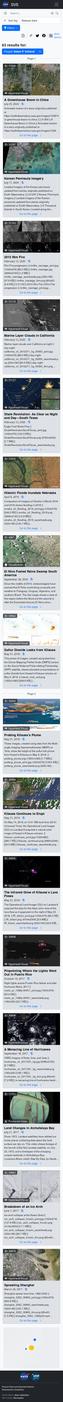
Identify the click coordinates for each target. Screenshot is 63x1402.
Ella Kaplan (18, 1398)
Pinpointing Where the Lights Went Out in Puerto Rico (30, 972)
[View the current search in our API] (23, 35)
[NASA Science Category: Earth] (22, 104)
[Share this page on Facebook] (44, 35)
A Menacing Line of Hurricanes (27, 1049)
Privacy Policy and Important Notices (18, 1387)
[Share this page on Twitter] (37, 35)
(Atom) (57, 37)
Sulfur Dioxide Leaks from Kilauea (29, 650)
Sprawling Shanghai (19, 1285)
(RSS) (56, 33)
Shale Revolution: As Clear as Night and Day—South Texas (31, 416)
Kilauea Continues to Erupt (24, 813)
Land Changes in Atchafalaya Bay (29, 1128)
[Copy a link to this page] (31, 35)
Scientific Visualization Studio (15, 4)
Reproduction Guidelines (13, 1390)
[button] (40, 51)
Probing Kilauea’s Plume (22, 735)
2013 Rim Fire (14, 257)
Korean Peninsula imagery (23, 178)
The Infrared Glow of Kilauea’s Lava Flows (31, 894)
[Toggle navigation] (56, 4)
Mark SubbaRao (22, 1395)
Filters (11, 28)
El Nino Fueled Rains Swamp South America (30, 573)
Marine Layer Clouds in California (29, 335)
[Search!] (57, 13)
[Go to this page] (31, 79)
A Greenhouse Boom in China (26, 99)
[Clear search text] (51, 13)
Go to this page (29, 135)
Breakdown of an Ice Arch (23, 1206)
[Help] (5, 13)
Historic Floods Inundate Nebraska (30, 492)
